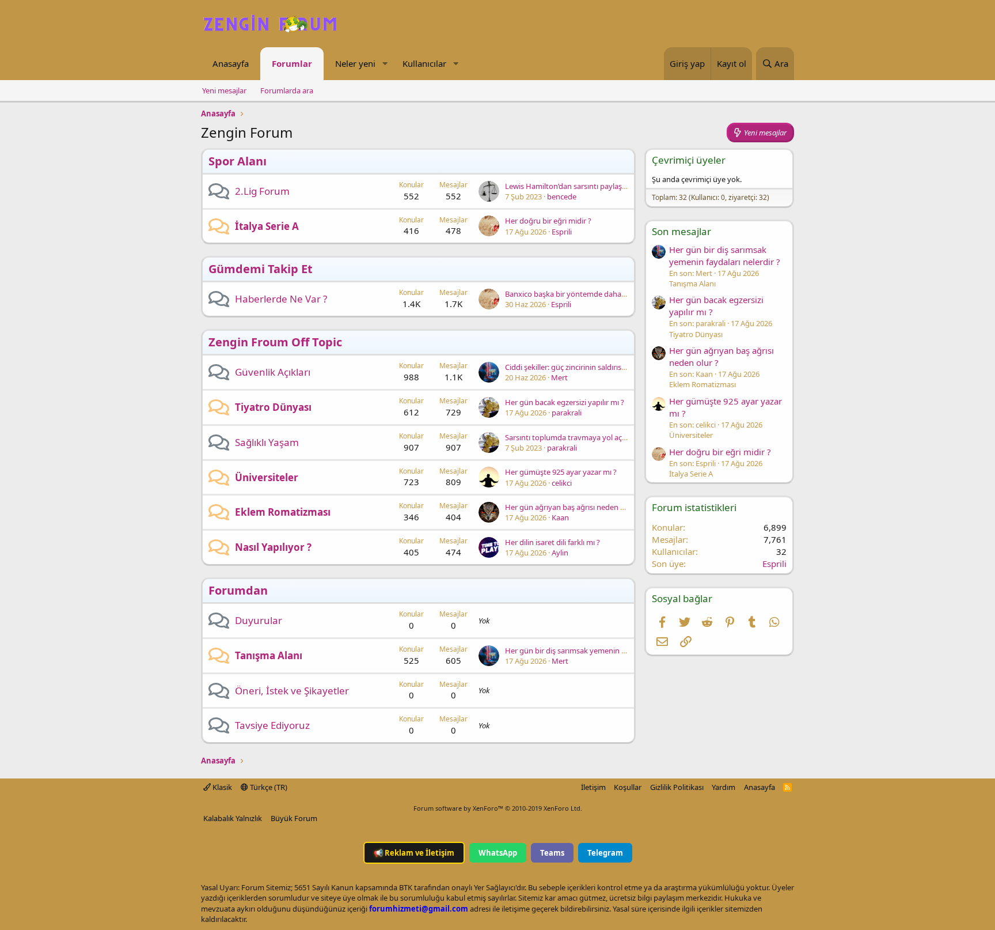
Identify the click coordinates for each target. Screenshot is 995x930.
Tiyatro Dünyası (273, 407)
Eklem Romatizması (283, 512)
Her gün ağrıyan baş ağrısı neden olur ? (572, 507)
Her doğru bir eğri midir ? (548, 221)
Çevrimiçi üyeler (689, 160)
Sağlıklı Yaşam (267, 442)
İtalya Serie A (267, 226)
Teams (552, 853)
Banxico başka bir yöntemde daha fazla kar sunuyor (593, 294)
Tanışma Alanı (268, 655)
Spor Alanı (237, 161)
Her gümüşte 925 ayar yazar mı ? (561, 472)
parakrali (567, 412)
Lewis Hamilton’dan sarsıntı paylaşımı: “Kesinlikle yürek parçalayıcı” (618, 186)
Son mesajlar (681, 231)
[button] (384, 63)
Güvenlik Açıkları (272, 372)
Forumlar (292, 63)
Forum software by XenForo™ (497, 808)
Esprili (562, 231)
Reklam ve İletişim (414, 853)
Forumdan (238, 590)
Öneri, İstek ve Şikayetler (292, 690)
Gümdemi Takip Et (260, 269)
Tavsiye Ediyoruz (272, 725)
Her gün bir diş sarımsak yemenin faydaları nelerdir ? (594, 650)
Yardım (723, 787)
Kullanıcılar (424, 63)
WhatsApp (497, 853)
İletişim (593, 787)
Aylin (560, 552)
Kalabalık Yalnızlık (232, 818)
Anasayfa (230, 63)
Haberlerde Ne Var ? (281, 298)
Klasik (221, 787)
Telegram (605, 853)
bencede (561, 196)
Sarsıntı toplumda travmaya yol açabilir (572, 437)
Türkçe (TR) (267, 787)
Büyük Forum (294, 818)
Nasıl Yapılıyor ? (273, 547)
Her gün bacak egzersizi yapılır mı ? (564, 402)
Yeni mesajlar (224, 90)
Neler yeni (355, 63)
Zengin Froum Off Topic (275, 342)
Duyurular (258, 620)
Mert (559, 377)
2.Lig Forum (262, 191)
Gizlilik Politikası (677, 787)
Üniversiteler (266, 477)
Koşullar (627, 787)
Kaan (560, 517)
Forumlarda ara (286, 90)
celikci (562, 483)
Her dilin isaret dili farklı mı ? (552, 542)
